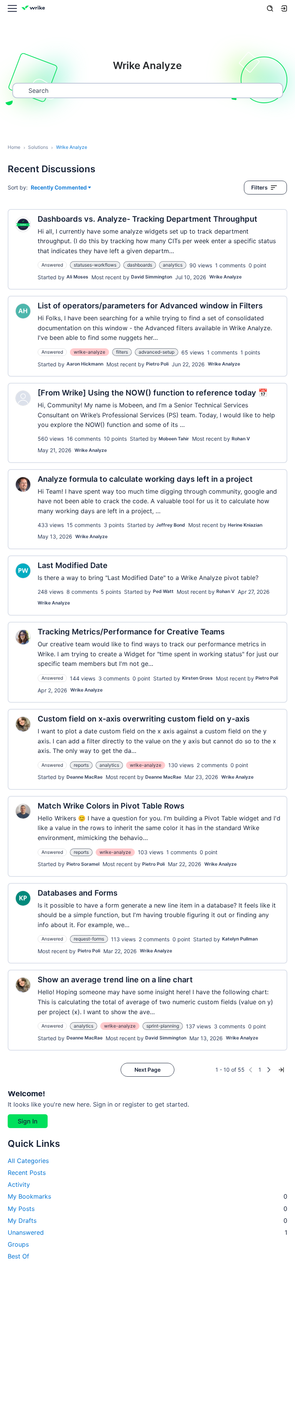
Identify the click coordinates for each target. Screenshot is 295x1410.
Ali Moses (77, 277)
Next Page (147, 1069)
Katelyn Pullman (240, 939)
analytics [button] (172, 265)
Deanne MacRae (84, 777)
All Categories (28, 1161)
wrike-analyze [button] (89, 352)
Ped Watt (163, 591)
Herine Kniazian (245, 525)
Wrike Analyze (225, 277)
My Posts (147, 1208)
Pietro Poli (157, 364)
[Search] (270, 8)
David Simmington (151, 277)
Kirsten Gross (197, 678)
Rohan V (241, 438)
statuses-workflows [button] (95, 265)
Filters (259, 187)
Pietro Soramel (82, 864)
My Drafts (147, 1220)
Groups (18, 1244)
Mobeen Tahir (174, 438)
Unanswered (147, 1232)
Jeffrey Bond (170, 525)
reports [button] (81, 765)
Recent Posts (27, 1172)
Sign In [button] (28, 1121)
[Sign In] (284, 8)
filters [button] (122, 352)
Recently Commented (59, 187)
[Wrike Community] (35, 8)
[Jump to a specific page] (281, 1070)
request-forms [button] (89, 939)
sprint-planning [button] (162, 1026)
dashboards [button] (139, 265)
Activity (19, 1184)
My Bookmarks (147, 1196)
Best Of (18, 1256)
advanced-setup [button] (156, 352)
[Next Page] (269, 1070)
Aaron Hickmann (84, 364)
